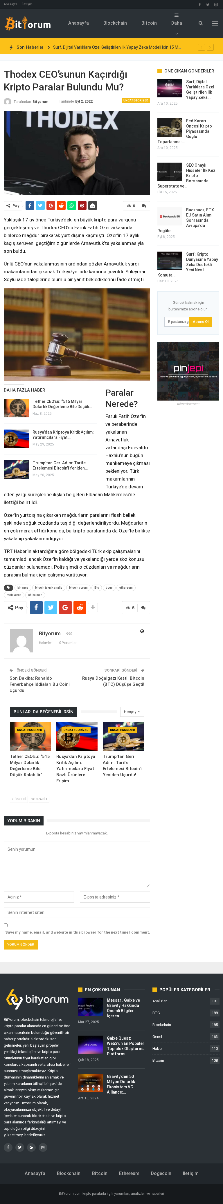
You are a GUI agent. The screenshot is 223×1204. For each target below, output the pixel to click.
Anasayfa (10, 4)
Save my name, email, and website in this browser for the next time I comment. (77, 932)
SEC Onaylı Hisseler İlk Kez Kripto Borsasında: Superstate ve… (186, 175)
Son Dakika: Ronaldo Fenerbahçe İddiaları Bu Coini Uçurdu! (40, 684)
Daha (176, 23)
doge (109, 587)
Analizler (159, 1001)
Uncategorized (135, 100)
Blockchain (115, 23)
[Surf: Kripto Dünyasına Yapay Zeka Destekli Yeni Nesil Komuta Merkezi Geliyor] (169, 261)
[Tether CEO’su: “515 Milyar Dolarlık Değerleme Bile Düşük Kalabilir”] (16, 408)
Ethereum (129, 1173)
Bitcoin (149, 23)
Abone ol (200, 321)
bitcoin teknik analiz (48, 587)
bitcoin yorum (78, 587)
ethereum (126, 587)
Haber (157, 1048)
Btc (96, 587)
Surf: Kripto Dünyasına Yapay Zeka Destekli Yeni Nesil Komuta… (187, 264)
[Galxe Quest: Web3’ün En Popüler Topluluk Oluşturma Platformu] (90, 1045)
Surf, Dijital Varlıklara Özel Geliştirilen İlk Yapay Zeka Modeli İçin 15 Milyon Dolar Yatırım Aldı (136, 47)
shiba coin (35, 594)
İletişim (27, 4)
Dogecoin (161, 1173)
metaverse (14, 594)
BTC (156, 1013)
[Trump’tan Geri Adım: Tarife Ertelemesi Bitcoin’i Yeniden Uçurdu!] (16, 469)
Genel (157, 1036)
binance (22, 587)
